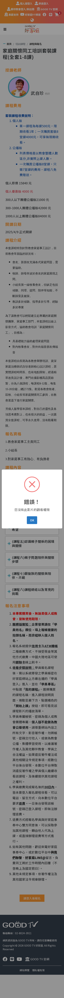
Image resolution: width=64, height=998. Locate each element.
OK (32, 520)
